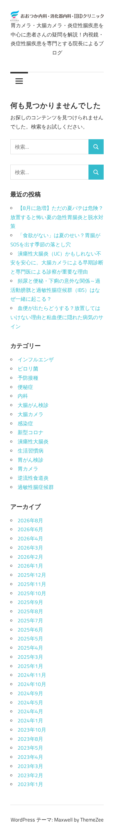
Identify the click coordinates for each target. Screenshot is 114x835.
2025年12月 (32, 575)
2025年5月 (30, 639)
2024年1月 (30, 721)
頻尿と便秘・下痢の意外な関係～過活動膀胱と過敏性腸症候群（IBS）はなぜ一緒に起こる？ (55, 290)
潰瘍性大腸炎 (33, 441)
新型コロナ (30, 432)
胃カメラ (28, 469)
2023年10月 (32, 730)
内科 (23, 396)
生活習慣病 (30, 451)
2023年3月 (30, 766)
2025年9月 (30, 602)
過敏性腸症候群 (36, 487)
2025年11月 (32, 584)
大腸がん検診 (33, 405)
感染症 (25, 423)
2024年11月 (32, 675)
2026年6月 (30, 529)
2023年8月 (30, 739)
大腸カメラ (30, 414)
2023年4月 (30, 757)
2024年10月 (32, 684)
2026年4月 (30, 538)
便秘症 (25, 387)
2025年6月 (30, 630)
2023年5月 (30, 748)
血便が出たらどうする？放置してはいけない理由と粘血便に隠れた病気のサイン (56, 317)
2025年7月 (30, 620)
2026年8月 (30, 520)
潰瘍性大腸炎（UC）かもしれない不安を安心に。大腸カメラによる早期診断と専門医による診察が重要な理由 (56, 263)
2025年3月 (30, 657)
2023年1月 (30, 784)
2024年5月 (30, 702)
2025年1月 (30, 666)
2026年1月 (30, 566)
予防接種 (28, 378)
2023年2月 (30, 775)
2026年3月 (30, 548)
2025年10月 (32, 593)
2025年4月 (30, 648)
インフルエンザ (36, 359)
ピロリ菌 (28, 369)
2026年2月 (30, 557)
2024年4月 (30, 711)
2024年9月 (30, 693)
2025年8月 (30, 611)
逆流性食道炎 (33, 478)
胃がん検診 (30, 460)
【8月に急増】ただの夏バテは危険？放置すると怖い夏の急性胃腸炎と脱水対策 (56, 217)
